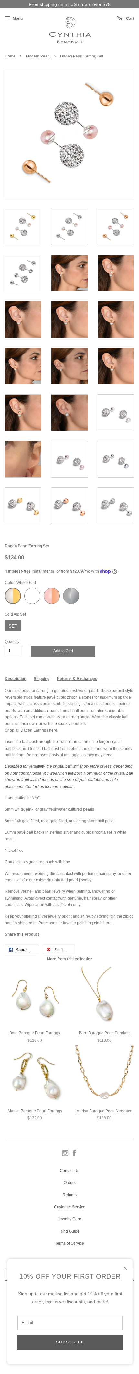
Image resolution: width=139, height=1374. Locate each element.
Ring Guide (69, 1231)
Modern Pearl (38, 56)
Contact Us (69, 1170)
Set (13, 626)
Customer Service (69, 1207)
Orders (70, 1182)
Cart (129, 18)
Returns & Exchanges (77, 678)
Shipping (41, 678)
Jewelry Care (69, 1219)
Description (15, 678)
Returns (70, 1195)
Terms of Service (69, 1243)
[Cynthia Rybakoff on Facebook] (74, 1155)
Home (10, 56)
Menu (17, 18)
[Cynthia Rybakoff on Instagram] (65, 1155)
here (53, 730)
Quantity (12, 641)
